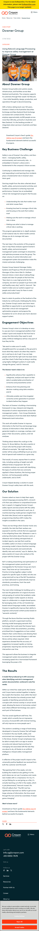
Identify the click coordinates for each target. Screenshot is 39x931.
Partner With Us (8, 887)
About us (6, 899)
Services (6, 876)
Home (3, 18)
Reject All (19, 922)
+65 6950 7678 (10, 855)
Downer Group (26, 18)
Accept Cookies (19, 927)
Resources (7, 882)
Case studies (17, 18)
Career (5, 893)
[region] (19, 916)
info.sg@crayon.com (13, 852)
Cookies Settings (19, 916)
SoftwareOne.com (28, 4)
